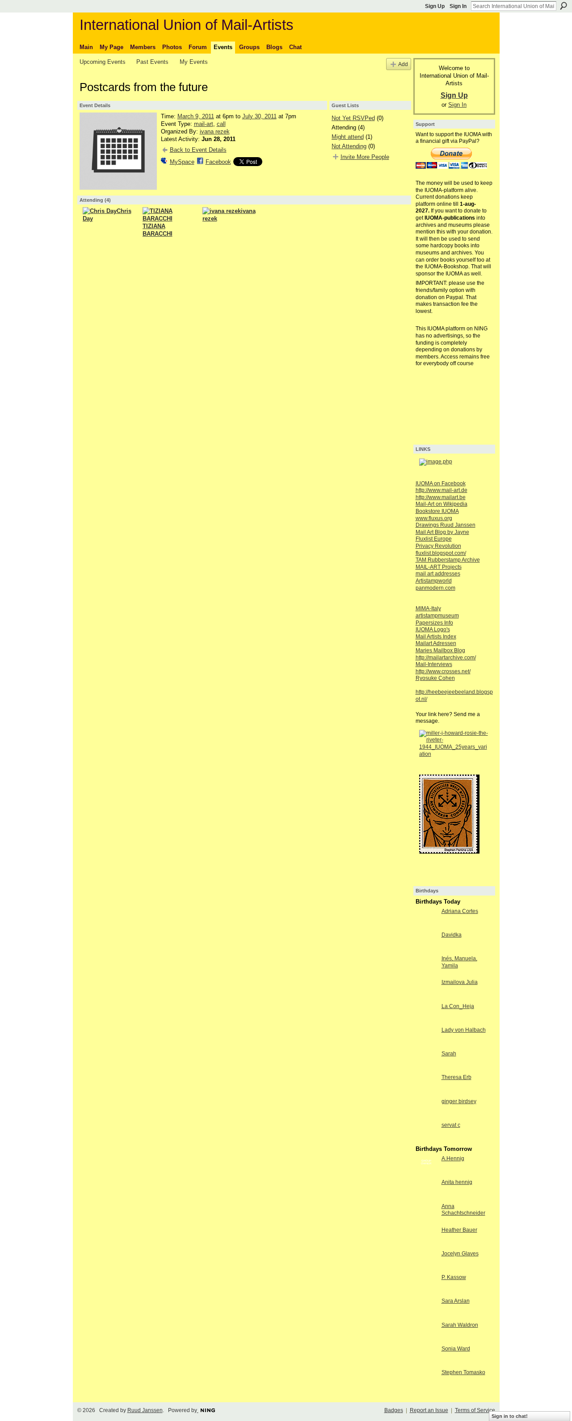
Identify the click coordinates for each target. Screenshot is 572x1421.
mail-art (203, 124)
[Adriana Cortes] (426, 918)
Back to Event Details (198, 149)
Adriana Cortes (460, 911)
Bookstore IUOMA (437, 511)
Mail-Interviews (434, 664)
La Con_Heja (458, 1006)
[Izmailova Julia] (426, 989)
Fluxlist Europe (434, 539)
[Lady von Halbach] (426, 1037)
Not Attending (349, 146)
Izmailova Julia (460, 982)
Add (403, 64)
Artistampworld (434, 581)
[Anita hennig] (426, 1189)
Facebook (218, 161)
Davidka (452, 935)
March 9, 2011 (195, 116)
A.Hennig (453, 1158)
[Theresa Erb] (426, 1085)
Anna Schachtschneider (463, 1210)
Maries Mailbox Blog (440, 650)
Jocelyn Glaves (460, 1253)
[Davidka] (426, 942)
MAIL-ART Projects (439, 567)
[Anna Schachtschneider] (426, 1214)
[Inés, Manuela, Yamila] (426, 966)
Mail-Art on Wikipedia (441, 504)
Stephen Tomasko (463, 1372)
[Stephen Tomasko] (426, 1380)
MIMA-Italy (428, 608)
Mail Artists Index (436, 636)
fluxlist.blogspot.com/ (441, 553)
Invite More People (365, 157)
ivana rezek (215, 131)
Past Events (152, 61)
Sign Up (435, 6)
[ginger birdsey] (426, 1109)
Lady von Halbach (464, 1030)
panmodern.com (435, 588)
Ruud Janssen (145, 1410)
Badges (393, 1410)
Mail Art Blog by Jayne (442, 532)
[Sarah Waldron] (426, 1332)
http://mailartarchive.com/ (446, 657)
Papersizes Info (434, 623)
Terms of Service (475, 1410)
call (221, 124)
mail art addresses (438, 574)
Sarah (449, 1053)
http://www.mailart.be (441, 497)
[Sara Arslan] (426, 1308)
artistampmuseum (437, 616)
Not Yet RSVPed (353, 118)
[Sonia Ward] (426, 1356)
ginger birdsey (459, 1101)
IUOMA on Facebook (441, 483)
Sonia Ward (456, 1349)
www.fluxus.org (434, 518)
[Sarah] (426, 1061)
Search (563, 6)
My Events (194, 61)
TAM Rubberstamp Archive (448, 560)
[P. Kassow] (426, 1285)
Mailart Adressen (436, 643)
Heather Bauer (459, 1230)
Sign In (458, 6)
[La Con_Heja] (426, 1014)
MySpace (182, 161)
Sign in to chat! (510, 1416)
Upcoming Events (103, 61)
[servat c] (426, 1132)
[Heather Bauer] (426, 1237)
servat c (451, 1125)
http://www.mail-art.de (441, 490)
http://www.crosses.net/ (443, 671)
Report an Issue (429, 1410)
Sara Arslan (456, 1301)
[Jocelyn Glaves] (426, 1261)
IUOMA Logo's (433, 629)
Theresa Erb (456, 1077)
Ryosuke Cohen (435, 678)
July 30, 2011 (259, 116)
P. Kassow (454, 1277)
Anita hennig (457, 1182)
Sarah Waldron (460, 1325)
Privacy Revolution (438, 546)
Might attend (348, 136)
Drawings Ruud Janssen (445, 525)
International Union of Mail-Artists (187, 25)
